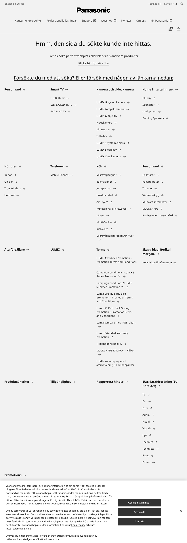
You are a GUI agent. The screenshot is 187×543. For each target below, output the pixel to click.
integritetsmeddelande (18, 528)
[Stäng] (181, 511)
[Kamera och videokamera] (116, 94)
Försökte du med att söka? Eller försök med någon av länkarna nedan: (93, 77)
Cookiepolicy (78, 525)
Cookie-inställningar (139, 502)
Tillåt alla (139, 521)
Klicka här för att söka (93, 63)
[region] (93, 511)
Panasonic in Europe (14, 3)
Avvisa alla (139, 512)
